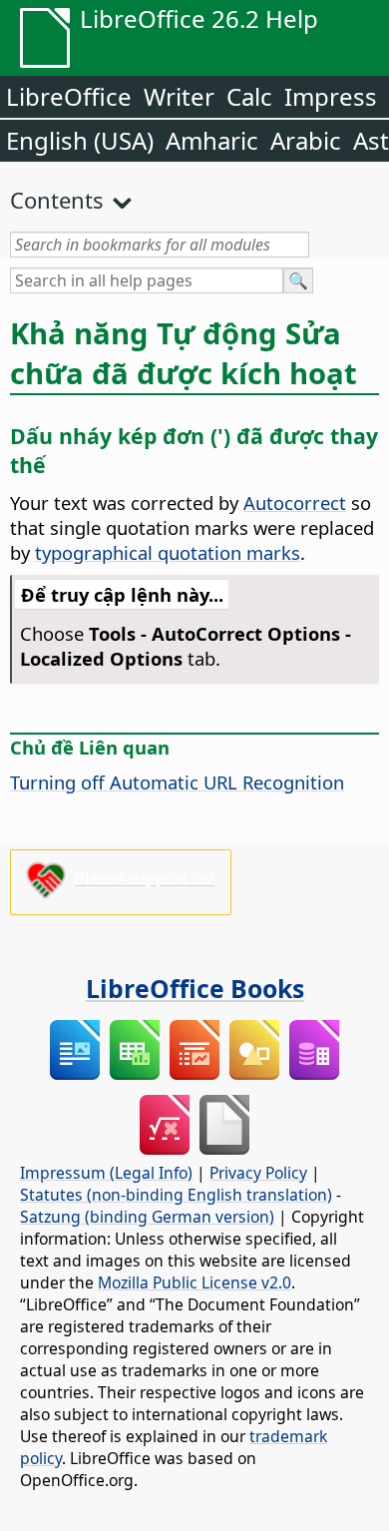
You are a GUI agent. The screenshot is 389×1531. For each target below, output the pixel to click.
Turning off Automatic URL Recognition (177, 781)
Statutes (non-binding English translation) (176, 1195)
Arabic (305, 140)
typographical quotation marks (167, 552)
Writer (179, 96)
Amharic (212, 140)
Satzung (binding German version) (147, 1217)
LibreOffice (69, 96)
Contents (57, 200)
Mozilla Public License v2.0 (194, 1282)
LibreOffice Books (195, 988)
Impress (330, 96)
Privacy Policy (258, 1173)
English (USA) (80, 140)
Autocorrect (294, 502)
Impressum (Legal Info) (106, 1173)
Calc (249, 96)
